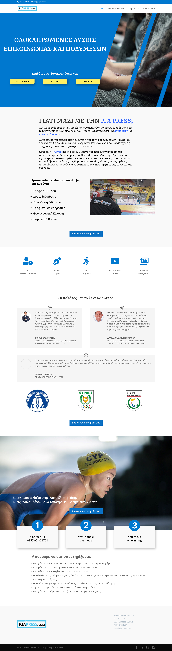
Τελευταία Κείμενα (115, 9)
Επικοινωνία (149, 9)
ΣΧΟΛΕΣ (55, 81)
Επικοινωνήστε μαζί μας (86, 233)
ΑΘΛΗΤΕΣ (88, 81)
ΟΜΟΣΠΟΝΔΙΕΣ (22, 81)
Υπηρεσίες (132, 9)
